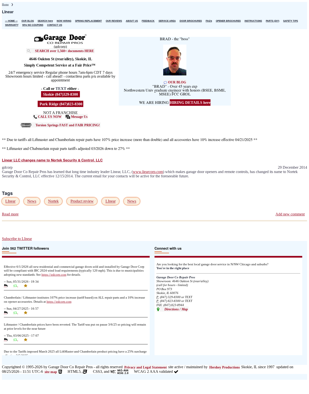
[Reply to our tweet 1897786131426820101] (7, 339)
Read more (10, 214)
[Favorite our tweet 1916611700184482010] (27, 312)
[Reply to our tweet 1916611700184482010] (7, 312)
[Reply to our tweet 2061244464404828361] (7, 285)
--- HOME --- (11, 20)
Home (5, 4)
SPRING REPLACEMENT (88, 20)
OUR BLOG (27, 20)
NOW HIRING (64, 20)
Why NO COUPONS (32, 25)
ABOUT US (132, 20)
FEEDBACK (148, 20)
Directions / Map (175, 309)
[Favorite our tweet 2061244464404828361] (27, 285)
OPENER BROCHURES (228, 20)
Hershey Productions (224, 367)
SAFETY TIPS (290, 20)
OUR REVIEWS (114, 20)
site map (51, 372)
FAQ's (209, 20)
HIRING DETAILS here (190, 102)
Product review (82, 201)
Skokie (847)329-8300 (60, 94)
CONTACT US (54, 25)
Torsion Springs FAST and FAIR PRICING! (67, 125)
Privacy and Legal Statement (145, 367)
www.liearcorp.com (148, 172)
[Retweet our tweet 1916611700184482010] (17, 312)
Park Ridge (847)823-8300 (60, 104)
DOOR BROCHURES (191, 20)
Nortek (53, 201)
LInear (10, 201)
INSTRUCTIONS (253, 20)
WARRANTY (11, 25)
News (31, 201)
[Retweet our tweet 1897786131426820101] (17, 339)
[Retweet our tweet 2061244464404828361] (17, 285)
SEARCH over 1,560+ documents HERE (64, 51)
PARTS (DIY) (272, 20)
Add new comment (290, 214)
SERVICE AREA (167, 20)
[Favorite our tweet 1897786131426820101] (27, 339)
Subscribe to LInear (17, 239)
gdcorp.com (54, 274)
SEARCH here (45, 20)
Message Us (78, 117)
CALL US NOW (49, 117)
